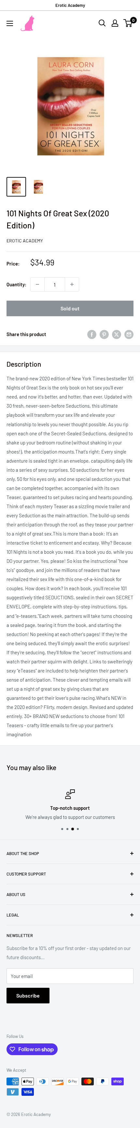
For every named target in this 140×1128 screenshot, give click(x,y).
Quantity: (16, 284)
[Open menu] (10, 23)
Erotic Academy (70, 5)
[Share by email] (128, 334)
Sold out (70, 308)
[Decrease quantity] (37, 284)
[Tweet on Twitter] (116, 334)
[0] (128, 23)
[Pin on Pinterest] (104, 334)
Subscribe (28, 995)
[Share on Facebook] (91, 334)
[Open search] (102, 23)
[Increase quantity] (72, 284)
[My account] (115, 23)
